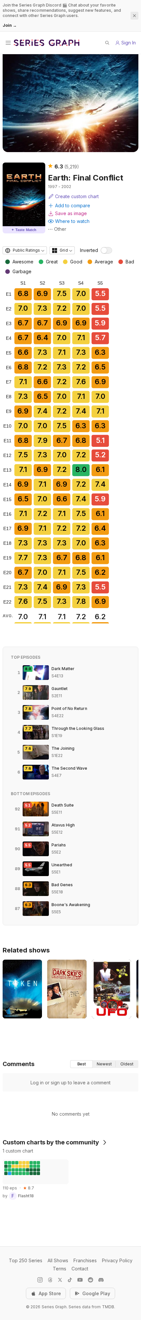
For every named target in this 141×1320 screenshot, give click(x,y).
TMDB (108, 1306)
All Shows (58, 1260)
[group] (104, 1064)
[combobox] (25, 250)
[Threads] (50, 1280)
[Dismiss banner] (134, 16)
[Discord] (101, 1279)
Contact (79, 1268)
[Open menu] (8, 42)
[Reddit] (90, 1279)
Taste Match (23, 230)
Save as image (71, 213)
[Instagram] (40, 1279)
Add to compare (72, 205)
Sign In (128, 42)
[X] (60, 1280)
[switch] (106, 250)
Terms (59, 1268)
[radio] (81, 1064)
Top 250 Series (25, 1260)
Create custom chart (77, 196)
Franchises (85, 1260)
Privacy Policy (117, 1260)
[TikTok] (70, 1280)
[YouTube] (80, 1279)
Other (60, 229)
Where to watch (72, 221)
